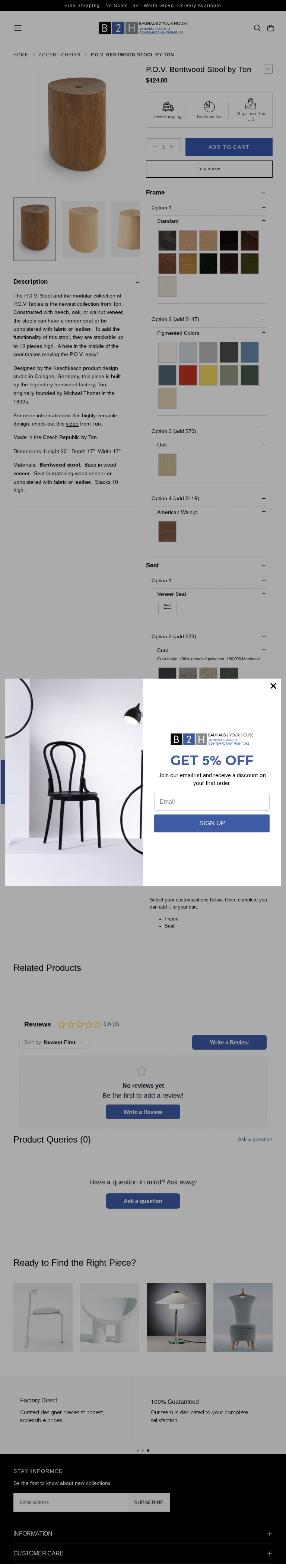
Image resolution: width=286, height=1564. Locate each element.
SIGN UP (212, 823)
